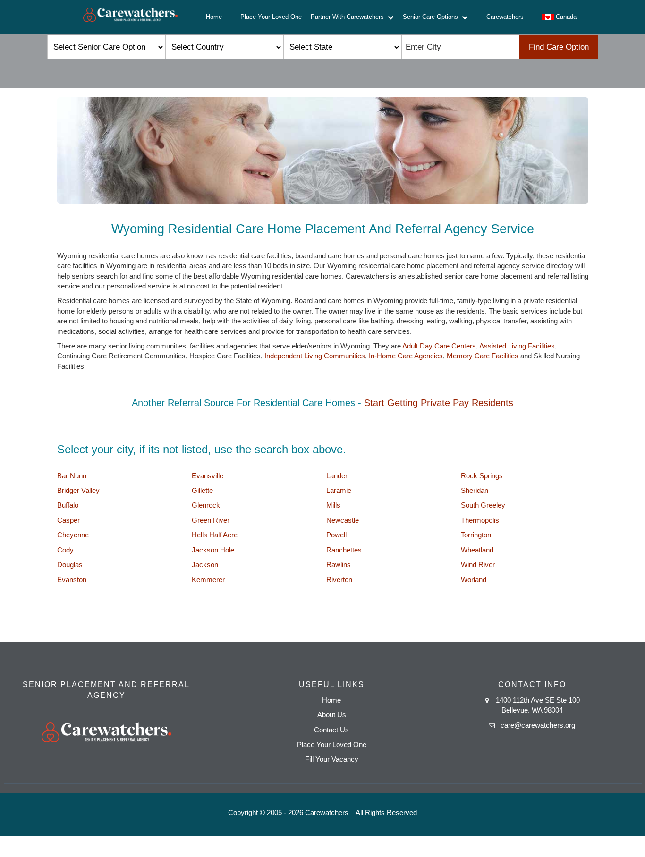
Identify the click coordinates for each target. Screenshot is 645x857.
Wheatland (477, 550)
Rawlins (338, 564)
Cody (65, 550)
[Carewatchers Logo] (130, 17)
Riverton (339, 580)
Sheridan (474, 490)
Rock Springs (482, 476)
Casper (68, 520)
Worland (473, 580)
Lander (337, 476)
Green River (210, 520)
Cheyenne (73, 535)
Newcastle (342, 520)
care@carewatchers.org (538, 725)
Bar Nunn (71, 476)
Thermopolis (480, 520)
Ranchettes (344, 550)
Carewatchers (505, 16)
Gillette (202, 490)
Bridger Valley (78, 490)
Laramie (338, 490)
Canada (565, 16)
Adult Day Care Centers (439, 346)
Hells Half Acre (215, 535)
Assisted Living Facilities (517, 346)
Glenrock (206, 505)
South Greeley (483, 505)
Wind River (478, 564)
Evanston (71, 580)
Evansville (207, 476)
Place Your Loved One (271, 16)
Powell (336, 535)
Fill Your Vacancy (331, 759)
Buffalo (67, 505)
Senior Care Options (432, 16)
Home (214, 16)
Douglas (70, 564)
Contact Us (331, 730)
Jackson (205, 564)
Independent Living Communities (314, 356)
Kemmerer (208, 580)
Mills (333, 505)
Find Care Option (559, 46)
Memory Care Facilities (482, 356)
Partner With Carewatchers (349, 16)
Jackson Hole (213, 550)
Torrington (476, 535)
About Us (331, 715)
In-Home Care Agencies (406, 356)
